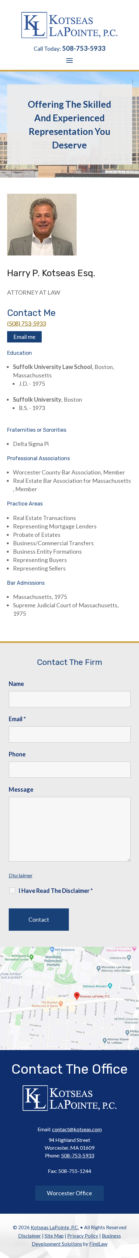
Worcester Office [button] (69, 1193)
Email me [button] (24, 336)
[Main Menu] (69, 60)
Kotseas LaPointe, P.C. (55, 1227)
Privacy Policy (82, 1236)
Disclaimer (21, 875)
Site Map (54, 1236)
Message (21, 789)
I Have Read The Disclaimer (55, 890)
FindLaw (98, 1244)
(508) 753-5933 (26, 323)
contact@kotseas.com (77, 1129)
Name (16, 683)
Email (17, 718)
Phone (17, 754)
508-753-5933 (83, 48)
